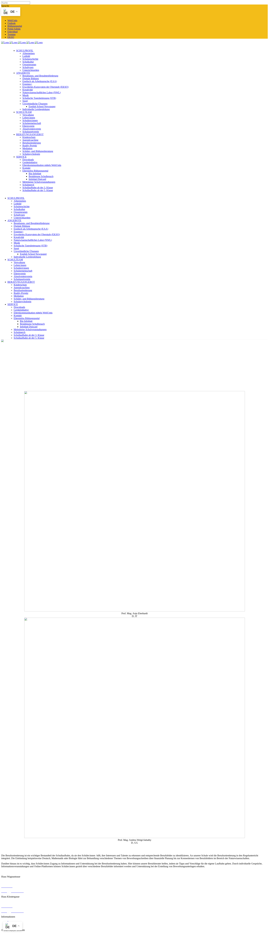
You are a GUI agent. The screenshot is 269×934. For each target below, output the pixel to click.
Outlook (11, 23)
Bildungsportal (14, 26)
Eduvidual (12, 31)
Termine (11, 34)
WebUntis (12, 20)
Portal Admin (14, 28)
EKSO (10, 37)
